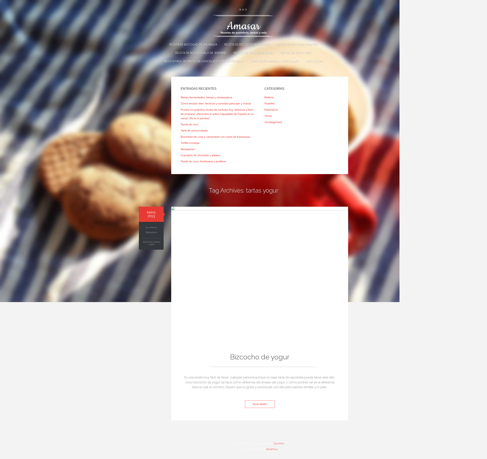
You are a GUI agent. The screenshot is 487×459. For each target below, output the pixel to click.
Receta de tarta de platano (253, 52)
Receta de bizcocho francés (297, 44)
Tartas (268, 115)
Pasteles (269, 103)
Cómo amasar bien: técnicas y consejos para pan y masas (216, 103)
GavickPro (279, 443)
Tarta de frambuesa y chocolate (275, 61)
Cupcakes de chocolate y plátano (201, 155)
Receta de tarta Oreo (296, 52)
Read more (260, 404)
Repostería (271, 109)
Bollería (269, 97)
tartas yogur (154, 243)
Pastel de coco (189, 124)
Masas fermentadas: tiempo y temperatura (206, 97)
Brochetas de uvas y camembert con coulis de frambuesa (215, 136)
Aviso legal (314, 61)
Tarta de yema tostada (194, 130)
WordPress (272, 449)
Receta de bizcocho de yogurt (246, 44)
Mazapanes (188, 149)
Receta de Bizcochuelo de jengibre (200, 52)
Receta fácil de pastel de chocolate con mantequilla (204, 61)
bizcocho (148, 242)
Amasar (153, 227)
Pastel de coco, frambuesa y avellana (203, 161)
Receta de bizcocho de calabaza (193, 44)
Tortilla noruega (190, 142)
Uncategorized (273, 122)
